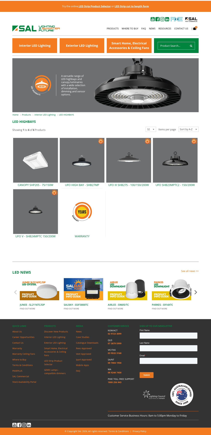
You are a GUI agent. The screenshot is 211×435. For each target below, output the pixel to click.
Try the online (86, 6)
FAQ (143, 28)
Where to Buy (130, 28)
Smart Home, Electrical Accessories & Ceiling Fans (129, 45)
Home (16, 114)
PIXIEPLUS (17, 370)
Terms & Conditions (22, 365)
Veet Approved (83, 353)
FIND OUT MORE (27, 308)
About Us (17, 331)
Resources (164, 28)
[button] (153, 129)
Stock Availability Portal (24, 381)
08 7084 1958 (114, 362)
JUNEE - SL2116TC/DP (32, 304)
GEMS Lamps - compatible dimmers (55, 371)
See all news (188, 271)
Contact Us (181, 28)
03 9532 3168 (114, 353)
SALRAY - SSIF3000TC (76, 304)
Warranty (17, 348)
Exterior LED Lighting (82, 45)
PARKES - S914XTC (162, 304)
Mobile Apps (82, 365)
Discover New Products (56, 331)
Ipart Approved (84, 359)
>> (197, 271)
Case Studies (82, 337)
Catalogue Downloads (87, 342)
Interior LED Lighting (35, 45)
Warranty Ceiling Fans (23, 353)
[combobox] (151, 129)
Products (113, 28)
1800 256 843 (114, 382)
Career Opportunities (23, 337)
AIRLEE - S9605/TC (118, 304)
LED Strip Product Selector (53, 362)
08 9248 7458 (114, 372)
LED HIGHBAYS (66, 114)
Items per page (167, 129)
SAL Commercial (20, 376)
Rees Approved (84, 348)
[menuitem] (17, 115)
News (152, 28)
